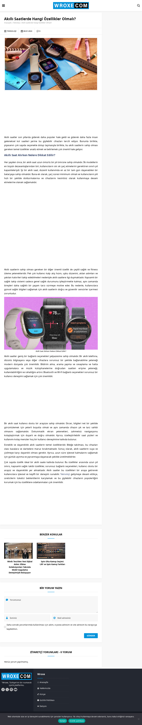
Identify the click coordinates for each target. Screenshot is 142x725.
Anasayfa (7, 23)
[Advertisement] (51, 112)
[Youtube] (15, 689)
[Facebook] (3, 689)
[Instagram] (11, 689)
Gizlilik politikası (77, 721)
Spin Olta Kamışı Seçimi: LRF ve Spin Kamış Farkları (52, 563)
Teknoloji (16, 23)
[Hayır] (138, 719)
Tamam (62, 721)
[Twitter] (7, 689)
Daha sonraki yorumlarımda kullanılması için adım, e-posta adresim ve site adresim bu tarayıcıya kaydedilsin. (52, 626)
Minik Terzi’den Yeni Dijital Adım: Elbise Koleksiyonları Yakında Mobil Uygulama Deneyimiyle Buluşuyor (19, 567)
